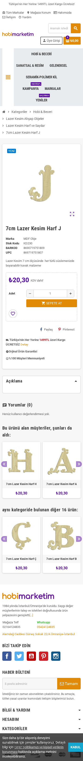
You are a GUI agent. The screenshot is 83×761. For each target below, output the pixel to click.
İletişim (10, 17)
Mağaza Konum (39, 12)
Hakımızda (64, 12)
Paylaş (48, 329)
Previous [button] (4, 464)
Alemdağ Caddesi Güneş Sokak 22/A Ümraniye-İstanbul (38, 634)
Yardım (24, 17)
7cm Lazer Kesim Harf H (21, 484)
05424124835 (46, 627)
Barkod (11, 248)
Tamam (71, 683)
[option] (21, 470)
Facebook (7, 656)
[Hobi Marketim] (18, 34)
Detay (24, 344)
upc (9, 252)
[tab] (41, 381)
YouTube (31, 656)
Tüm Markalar (13, 12)
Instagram (55, 656)
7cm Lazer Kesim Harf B (61, 559)
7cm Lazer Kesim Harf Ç (21, 559)
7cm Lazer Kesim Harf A (61, 484)
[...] (31, 615)
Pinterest (68, 329)
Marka (10, 238)
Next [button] (79, 464)
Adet (12, 293)
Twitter (19, 656)
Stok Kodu (12, 243)
